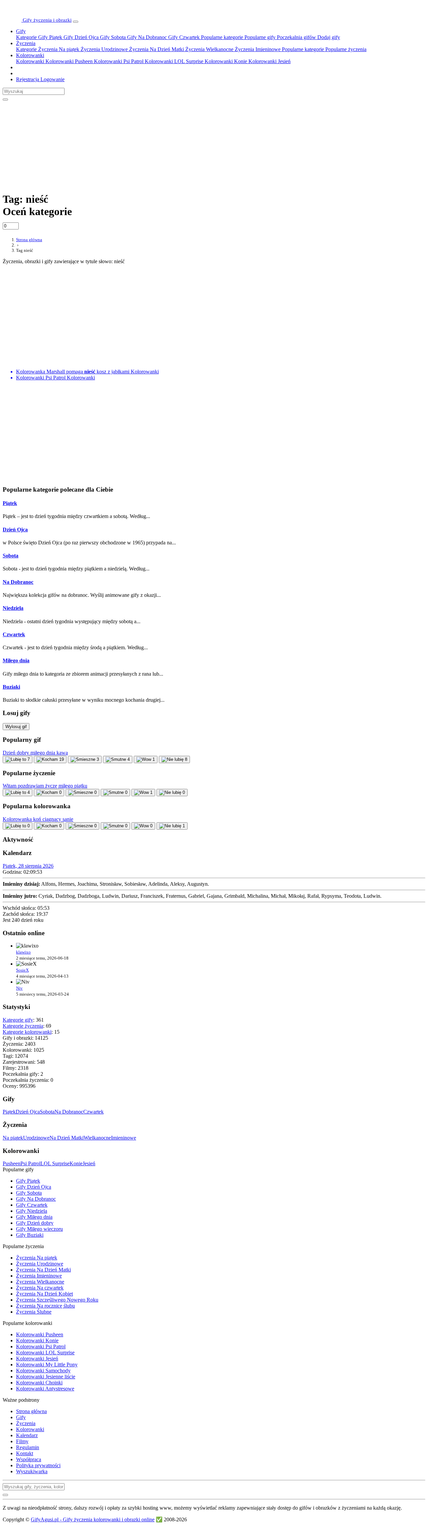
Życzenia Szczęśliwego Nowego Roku (57, 1300)
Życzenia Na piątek (58, 49)
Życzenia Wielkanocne (208, 49)
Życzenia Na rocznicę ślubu (45, 1306)
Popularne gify (259, 37)
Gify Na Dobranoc (146, 37)
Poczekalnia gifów (296, 37)
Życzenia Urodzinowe (103, 49)
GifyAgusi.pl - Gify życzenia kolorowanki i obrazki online (92, 1519)
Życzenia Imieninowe (257, 49)
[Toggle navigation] (75, 22)
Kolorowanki (30, 55)
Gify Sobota (112, 37)
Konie (76, 1163)
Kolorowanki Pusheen (68, 61)
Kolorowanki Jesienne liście (45, 1376)
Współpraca (28, 1459)
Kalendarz (27, 1435)
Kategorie (26, 37)
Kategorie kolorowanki (27, 1032)
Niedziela (13, 608)
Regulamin (27, 1447)
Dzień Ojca (15, 529)
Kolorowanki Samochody (43, 1370)
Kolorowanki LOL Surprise (173, 61)
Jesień (89, 1163)
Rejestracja (27, 79)
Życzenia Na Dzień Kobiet (44, 1294)
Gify (21, 31)
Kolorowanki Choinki (39, 1382)
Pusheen (11, 1163)
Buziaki (11, 687)
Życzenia (25, 43)
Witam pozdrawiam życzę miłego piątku (45, 786)
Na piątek (13, 1138)
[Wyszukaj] (5, 100)
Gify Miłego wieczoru (39, 1229)
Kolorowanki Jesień (269, 61)
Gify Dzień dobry (35, 1223)
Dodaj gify (328, 37)
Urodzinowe (36, 1138)
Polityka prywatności (38, 1465)
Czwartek (14, 634)
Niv (19, 988)
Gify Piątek (49, 37)
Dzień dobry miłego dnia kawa (35, 752)
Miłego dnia (16, 660)
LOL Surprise (55, 1163)
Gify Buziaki (29, 1235)
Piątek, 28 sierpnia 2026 (28, 866)
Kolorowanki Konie (225, 61)
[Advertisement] (165, 142)
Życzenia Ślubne (33, 1312)
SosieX (22, 970)
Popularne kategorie (221, 37)
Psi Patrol (30, 1163)
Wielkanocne (97, 1138)
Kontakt (24, 1453)
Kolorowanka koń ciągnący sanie (38, 819)
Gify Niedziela (31, 1211)
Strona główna (31, 1411)
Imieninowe (123, 1138)
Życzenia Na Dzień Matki (156, 49)
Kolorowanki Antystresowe (45, 1388)
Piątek (10, 503)
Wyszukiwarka (31, 1471)
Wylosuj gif (16, 726)
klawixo (23, 952)
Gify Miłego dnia (34, 1217)
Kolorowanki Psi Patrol (118, 61)
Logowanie (52, 79)
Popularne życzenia (345, 49)
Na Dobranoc (18, 582)
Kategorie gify (18, 1020)
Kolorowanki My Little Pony (47, 1364)
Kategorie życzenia (23, 1026)
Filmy (22, 1441)
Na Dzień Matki (66, 1138)
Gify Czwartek (183, 37)
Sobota (10, 555)
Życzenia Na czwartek (40, 1288)
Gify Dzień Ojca (80, 37)
